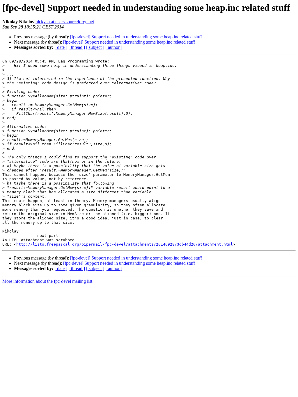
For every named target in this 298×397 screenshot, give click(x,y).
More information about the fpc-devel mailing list (47, 281)
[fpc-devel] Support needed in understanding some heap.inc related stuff (136, 36)
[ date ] (60, 47)
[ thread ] (76, 47)
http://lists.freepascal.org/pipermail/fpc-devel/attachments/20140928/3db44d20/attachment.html (124, 244)
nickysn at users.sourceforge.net (65, 21)
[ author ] (113, 47)
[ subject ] (95, 47)
